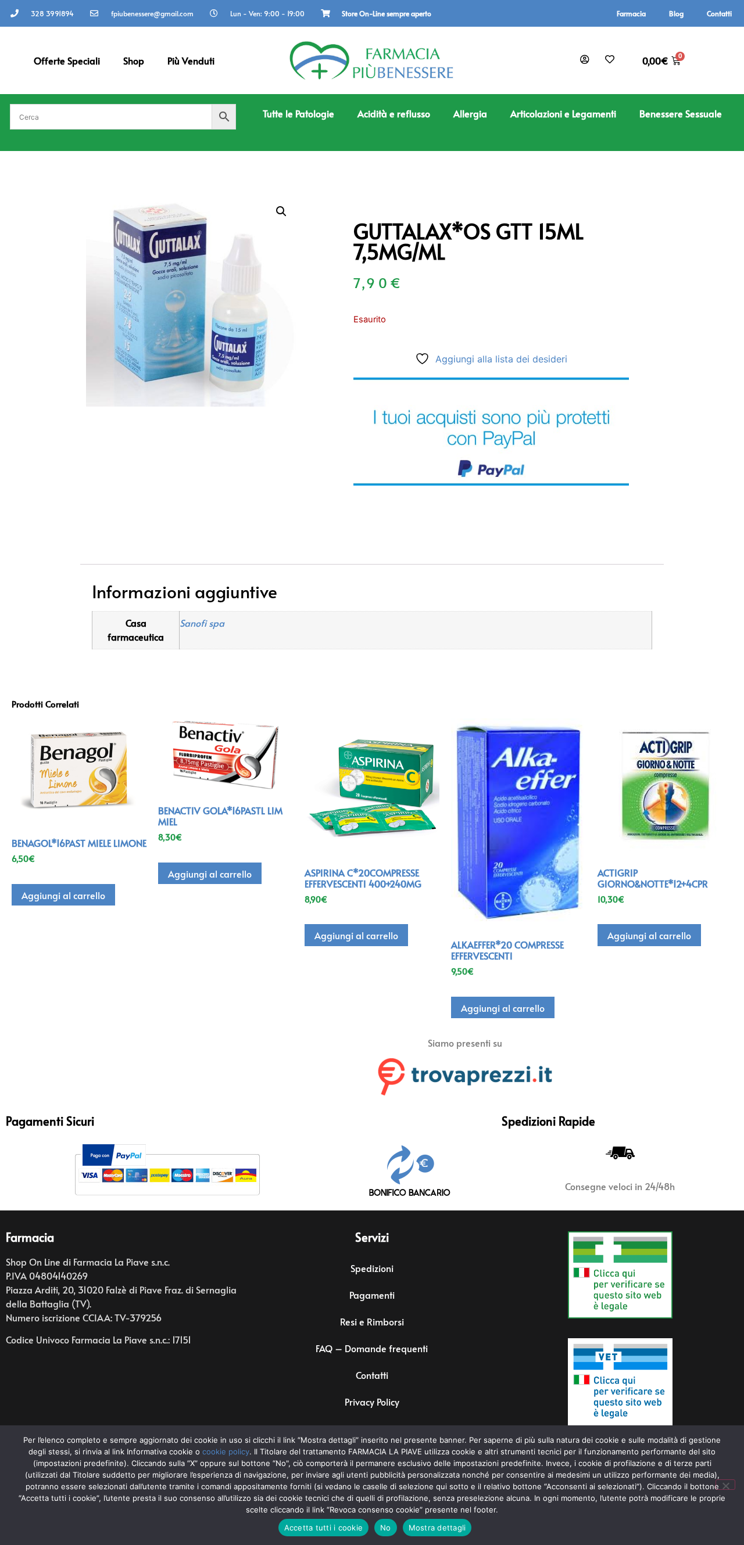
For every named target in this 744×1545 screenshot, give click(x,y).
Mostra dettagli (437, 1527)
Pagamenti (372, 1294)
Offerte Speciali (67, 60)
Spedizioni (372, 1268)
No (385, 1527)
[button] (281, 211)
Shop (133, 60)
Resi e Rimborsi (372, 1321)
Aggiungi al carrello (63, 895)
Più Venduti (190, 60)
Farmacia (631, 13)
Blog (676, 13)
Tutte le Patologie (298, 113)
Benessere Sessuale (680, 113)
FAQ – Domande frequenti (372, 1348)
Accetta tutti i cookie (323, 1527)
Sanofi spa (202, 623)
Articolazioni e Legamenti (563, 113)
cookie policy (225, 1451)
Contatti (719, 13)
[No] (725, 1484)
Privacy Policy (372, 1401)
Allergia (470, 113)
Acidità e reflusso (393, 113)
